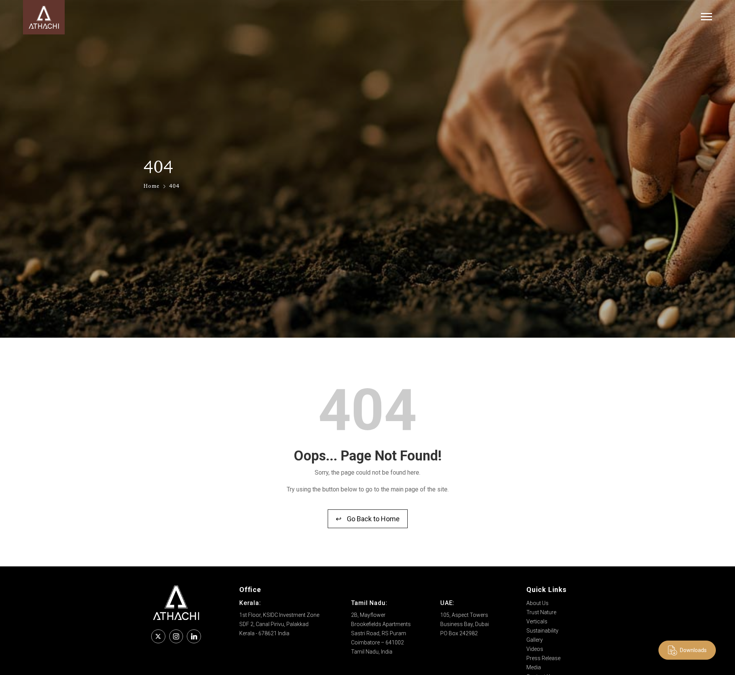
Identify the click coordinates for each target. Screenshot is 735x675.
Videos (534, 649)
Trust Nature (541, 612)
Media (533, 667)
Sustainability (542, 631)
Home (152, 185)
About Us (537, 603)
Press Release (543, 658)
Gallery (534, 640)
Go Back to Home (368, 519)
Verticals (536, 621)
